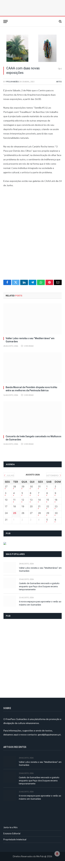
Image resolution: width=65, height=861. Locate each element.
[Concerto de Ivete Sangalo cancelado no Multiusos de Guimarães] (32, 416)
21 (39, 506)
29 (23, 486)
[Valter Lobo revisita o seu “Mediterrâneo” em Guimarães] (32, 318)
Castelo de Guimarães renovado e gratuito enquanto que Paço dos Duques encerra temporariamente (39, 586)
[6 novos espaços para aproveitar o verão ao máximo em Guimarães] (10, 601)
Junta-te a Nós (10, 827)
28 (14, 486)
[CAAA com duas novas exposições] (32, 48)
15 (47, 499)
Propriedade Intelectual (14, 839)
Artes (59, 81)
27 (6, 486)
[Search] (60, 21)
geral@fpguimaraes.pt (49, 734)
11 (14, 499)
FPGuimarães (12, 81)
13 (31, 499)
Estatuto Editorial (11, 833)
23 (56, 506)
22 (47, 506)
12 (23, 499)
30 (31, 486)
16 (56, 499)
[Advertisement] (32, 235)
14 (39, 499)
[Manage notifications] (57, 853)
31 (39, 486)
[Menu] (5, 21)
